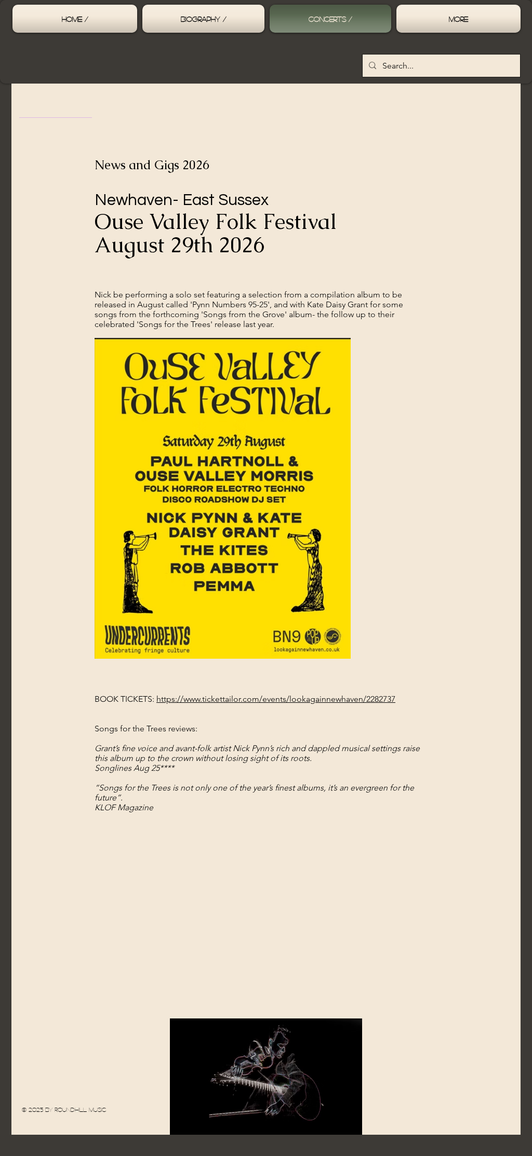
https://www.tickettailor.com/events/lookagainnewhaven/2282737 (275, 699)
